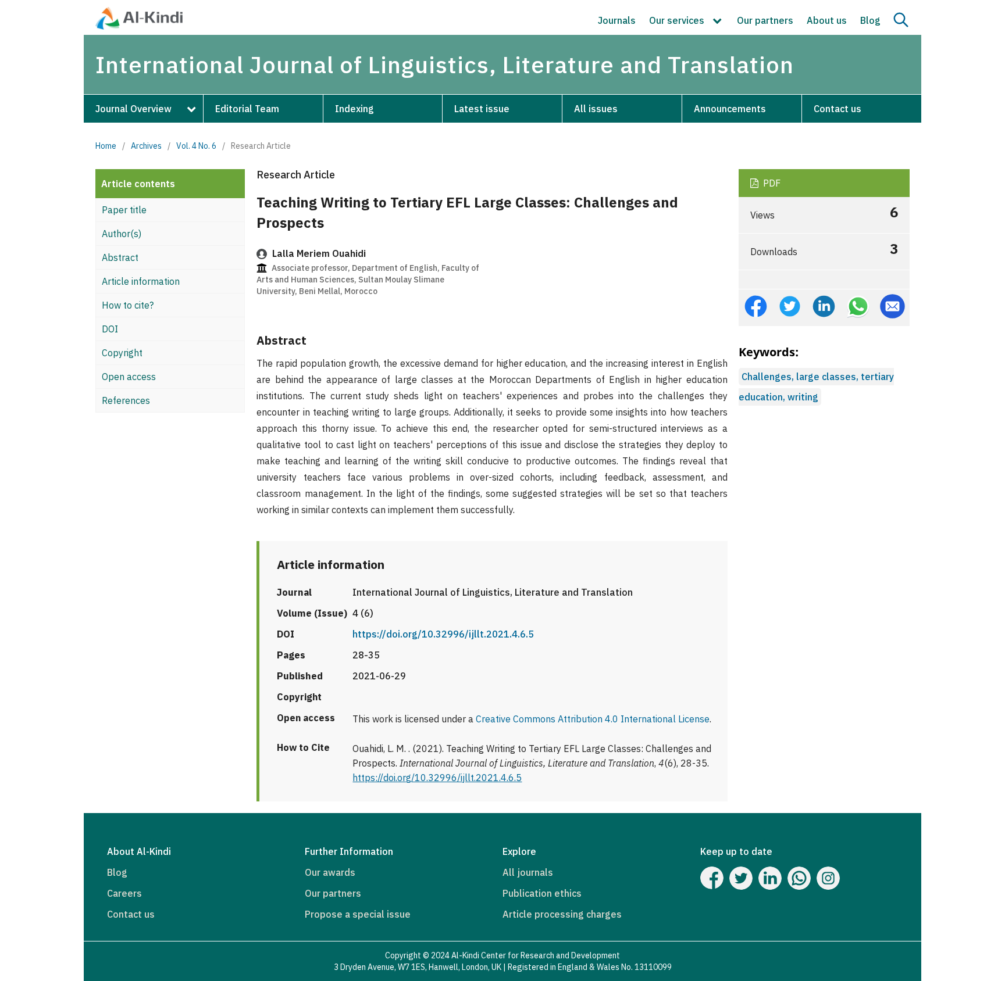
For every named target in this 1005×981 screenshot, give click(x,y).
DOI (110, 329)
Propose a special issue (358, 914)
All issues (596, 108)
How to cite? (128, 305)
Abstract (120, 257)
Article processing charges (562, 914)
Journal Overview (133, 108)
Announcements (730, 108)
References (126, 400)
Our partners (765, 20)
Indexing (354, 108)
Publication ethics (542, 893)
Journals (617, 20)
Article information (141, 281)
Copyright (122, 353)
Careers (124, 893)
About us (827, 20)
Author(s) (121, 233)
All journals (527, 872)
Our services (678, 20)
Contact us (837, 108)
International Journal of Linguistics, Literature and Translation (444, 64)
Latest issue (481, 108)
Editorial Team (247, 108)
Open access (129, 376)
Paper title (124, 210)
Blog (870, 20)
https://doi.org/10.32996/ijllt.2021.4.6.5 (443, 634)
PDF (771, 183)
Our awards (330, 872)
